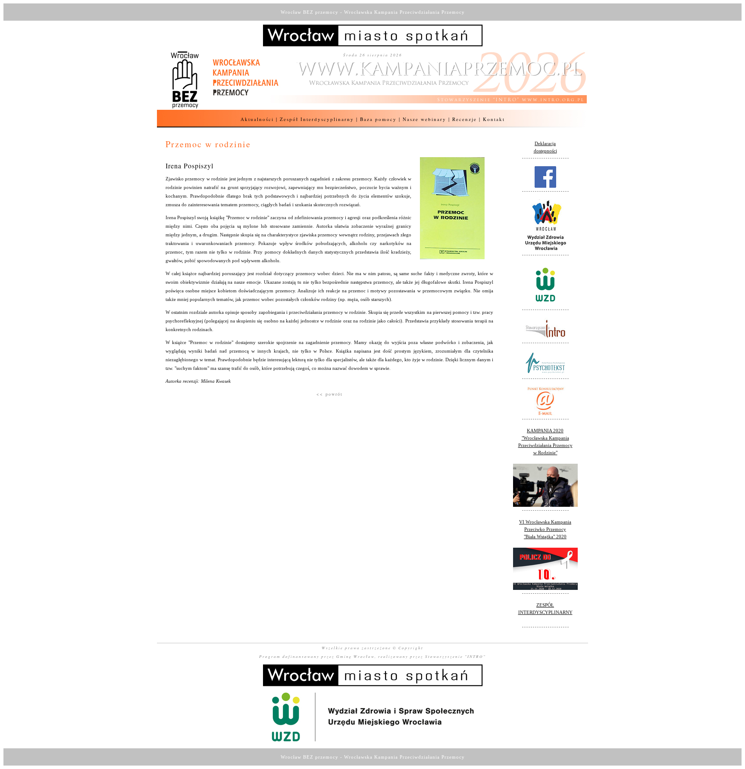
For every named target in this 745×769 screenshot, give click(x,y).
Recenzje (464, 119)
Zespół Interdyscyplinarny (317, 119)
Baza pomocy (378, 119)
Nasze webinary (424, 119)
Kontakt (494, 119)
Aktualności (257, 119)
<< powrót (329, 394)
